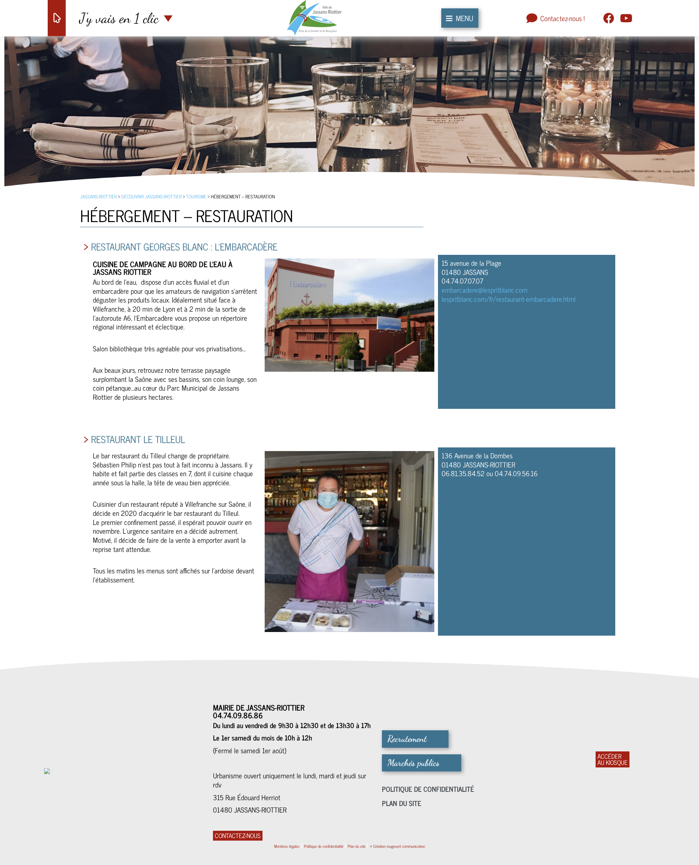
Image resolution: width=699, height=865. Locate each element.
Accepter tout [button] (442, 479)
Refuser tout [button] (464, 373)
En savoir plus (270, 421)
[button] (254, 479)
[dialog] (349, 432)
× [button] (483, 373)
